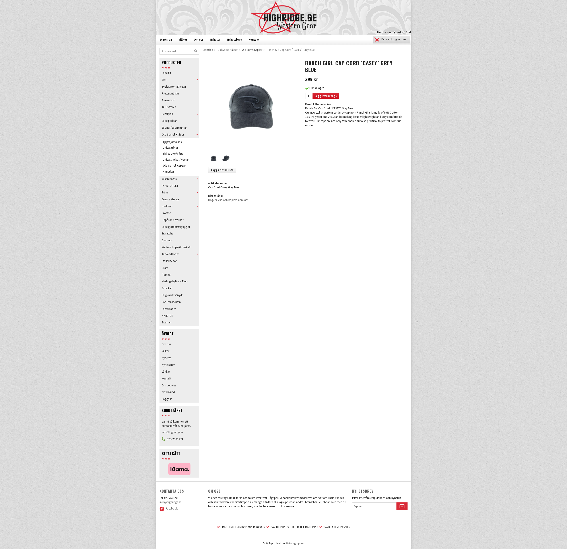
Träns (165, 192)
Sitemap (166, 322)
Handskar (168, 171)
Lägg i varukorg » (326, 96)
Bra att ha (167, 233)
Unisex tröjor (170, 148)
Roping (166, 275)
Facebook (171, 508)
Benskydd (167, 114)
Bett (164, 80)
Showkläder (169, 309)
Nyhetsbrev (234, 39)
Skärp (165, 268)
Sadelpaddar (169, 121)
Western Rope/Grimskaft (176, 247)
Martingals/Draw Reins (175, 281)
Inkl (399, 32)
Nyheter (215, 39)
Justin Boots (169, 179)
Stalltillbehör (169, 261)
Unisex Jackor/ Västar (176, 159)
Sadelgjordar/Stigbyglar (176, 227)
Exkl (408, 32)
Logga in (167, 399)
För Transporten (171, 302)
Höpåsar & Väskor (172, 220)
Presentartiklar (170, 93)
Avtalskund (168, 392)
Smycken (167, 288)
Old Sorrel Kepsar (174, 165)
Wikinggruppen (295, 543)
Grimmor (167, 240)
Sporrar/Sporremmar (174, 128)
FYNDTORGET (170, 186)
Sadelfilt (166, 73)
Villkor (183, 39)
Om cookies (169, 385)
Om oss (198, 39)
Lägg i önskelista (222, 170)
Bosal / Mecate (170, 199)
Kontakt (254, 39)
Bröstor (166, 213)
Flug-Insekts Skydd (172, 295)
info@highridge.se (172, 432)
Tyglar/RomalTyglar (174, 87)
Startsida (165, 39)
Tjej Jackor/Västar (173, 153)
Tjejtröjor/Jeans (172, 142)
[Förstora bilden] (251, 104)
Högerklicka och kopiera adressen (228, 200)
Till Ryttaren (169, 107)
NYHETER (167, 316)
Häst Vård (167, 206)
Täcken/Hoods (170, 254)
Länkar (166, 372)
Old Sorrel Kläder (173, 134)
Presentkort (168, 100)
